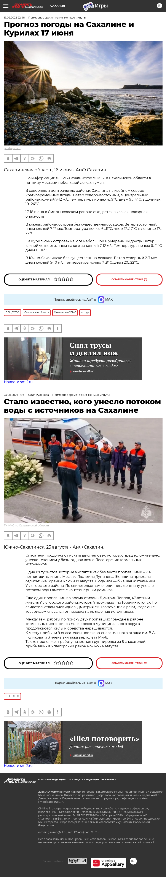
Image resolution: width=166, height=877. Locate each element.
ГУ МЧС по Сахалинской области (26, 525)
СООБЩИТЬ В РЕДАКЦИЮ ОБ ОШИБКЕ (92, 779)
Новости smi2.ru (18, 382)
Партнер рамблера (53, 861)
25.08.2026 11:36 (14, 394)
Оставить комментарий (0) (129, 279)
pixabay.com (12, 148)
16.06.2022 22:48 (14, 17)
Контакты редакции (51, 779)
